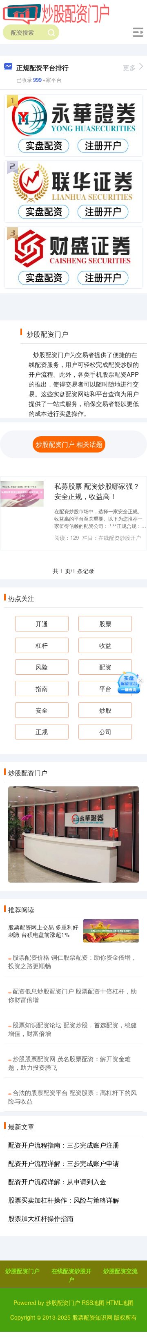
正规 (42, 731)
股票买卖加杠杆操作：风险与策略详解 (63, 1200)
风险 (42, 666)
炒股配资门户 (22, 1271)
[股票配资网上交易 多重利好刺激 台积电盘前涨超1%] (111, 931)
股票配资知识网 (92, 1317)
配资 (105, 666)
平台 (105, 688)
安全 (42, 710)
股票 (105, 623)
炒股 (105, 710)
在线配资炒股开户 (71, 1275)
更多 (129, 67)
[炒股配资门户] (56, 13)
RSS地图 (93, 1302)
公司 (105, 731)
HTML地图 (120, 1302)
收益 (105, 645)
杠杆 (42, 645)
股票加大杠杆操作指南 (41, 1218)
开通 (42, 623)
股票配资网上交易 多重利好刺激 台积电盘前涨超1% (43, 930)
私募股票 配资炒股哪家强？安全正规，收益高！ (97, 491)
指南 (42, 688)
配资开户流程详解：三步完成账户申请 (63, 1163)
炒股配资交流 (120, 1271)
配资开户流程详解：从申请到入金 (57, 1181)
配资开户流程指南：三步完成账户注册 (63, 1145)
